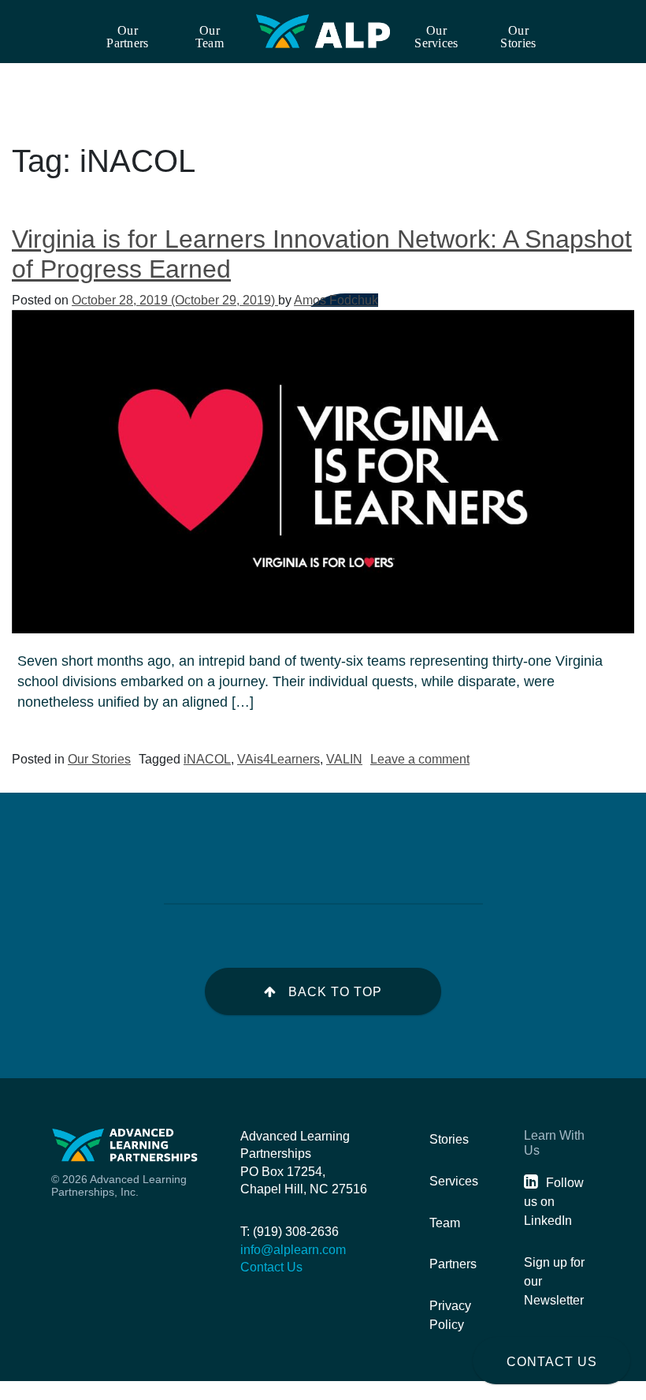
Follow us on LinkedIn (554, 1201)
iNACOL (207, 759)
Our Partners (127, 37)
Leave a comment (420, 759)
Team (444, 1223)
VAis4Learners (278, 759)
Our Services (436, 37)
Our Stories (518, 37)
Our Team (209, 37)
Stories (449, 1139)
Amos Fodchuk (336, 300)
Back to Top (335, 992)
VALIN (344, 759)
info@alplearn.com (293, 1249)
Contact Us (552, 1361)
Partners (453, 1264)
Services (453, 1181)
